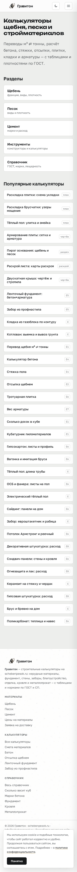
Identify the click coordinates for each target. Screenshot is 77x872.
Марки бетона (14, 795)
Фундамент (13, 801)
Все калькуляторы (17, 741)
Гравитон (24, 661)
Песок (9, 709)
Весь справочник (17, 785)
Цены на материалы (19, 719)
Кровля (10, 806)
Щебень (10, 703)
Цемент (10, 714)
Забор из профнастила (21, 768)
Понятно (17, 861)
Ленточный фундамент (21, 763)
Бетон (9, 752)
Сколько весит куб (18, 790)
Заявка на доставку (18, 725)
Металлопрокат (15, 811)
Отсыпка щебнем (17, 757)
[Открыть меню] (68, 6)
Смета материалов (18, 747)
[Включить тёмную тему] (56, 6)
